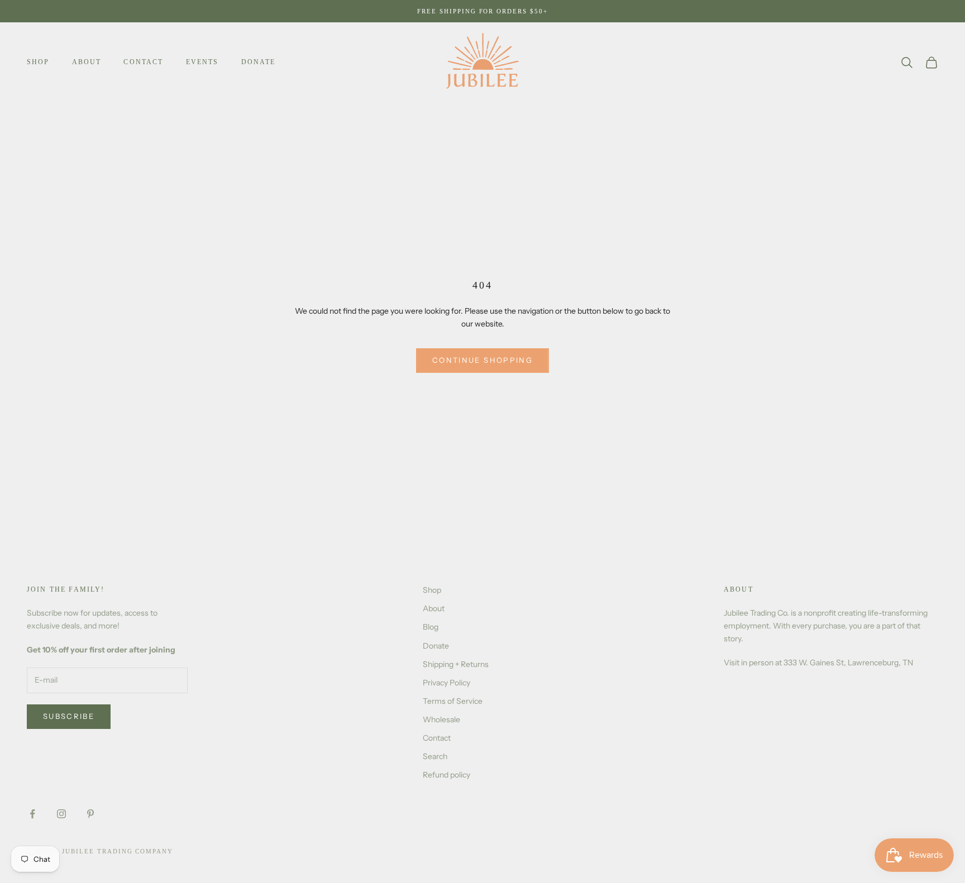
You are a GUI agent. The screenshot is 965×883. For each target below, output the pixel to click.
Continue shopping (482, 360)
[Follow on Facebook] (32, 813)
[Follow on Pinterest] (90, 813)
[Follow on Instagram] (61, 813)
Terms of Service (452, 701)
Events (202, 62)
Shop (38, 62)
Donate (258, 62)
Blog (430, 627)
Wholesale (441, 719)
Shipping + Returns (456, 664)
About (87, 62)
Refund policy (446, 775)
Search (435, 756)
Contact (143, 62)
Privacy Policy (446, 683)
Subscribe (68, 716)
